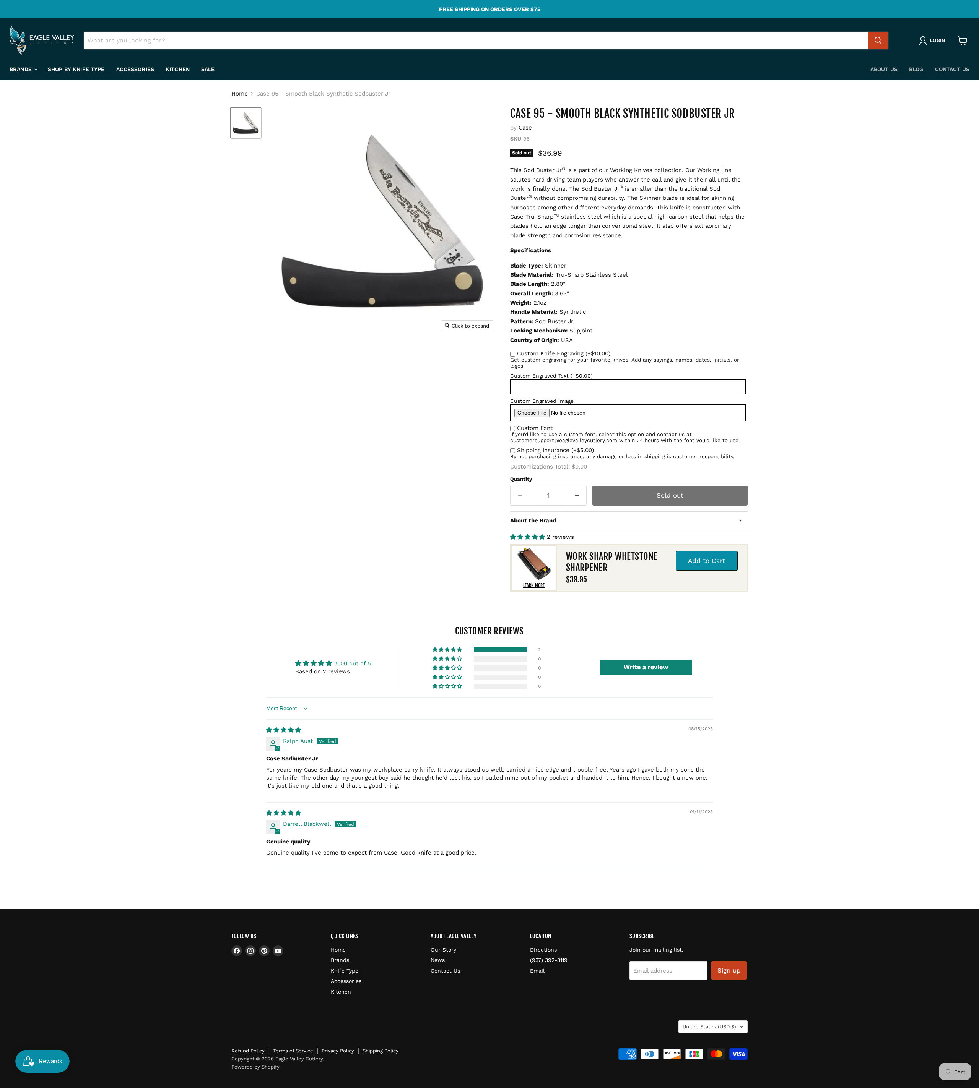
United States (709, 1027)
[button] (528, 536)
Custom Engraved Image (542, 401)
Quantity (521, 479)
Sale (208, 69)
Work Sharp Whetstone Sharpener (612, 562)
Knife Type (344, 971)
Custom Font (535, 428)
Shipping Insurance (555, 450)
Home (239, 94)
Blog (916, 69)
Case (525, 127)
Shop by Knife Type (76, 69)
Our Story (443, 950)
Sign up (729, 970)
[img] (283, 729)
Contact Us (952, 69)
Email (537, 971)
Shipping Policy (380, 1051)
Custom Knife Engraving (563, 353)
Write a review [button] (646, 667)
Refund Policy (248, 1051)
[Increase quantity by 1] (577, 495)
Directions (543, 950)
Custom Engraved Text (551, 376)
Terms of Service (293, 1051)
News (438, 960)
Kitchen (178, 69)
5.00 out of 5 (353, 663)
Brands (21, 69)
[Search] (878, 40)
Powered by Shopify (255, 1067)
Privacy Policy (338, 1051)
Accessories (135, 69)
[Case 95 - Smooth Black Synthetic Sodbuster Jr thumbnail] (246, 123)
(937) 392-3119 (549, 960)
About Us (884, 69)
